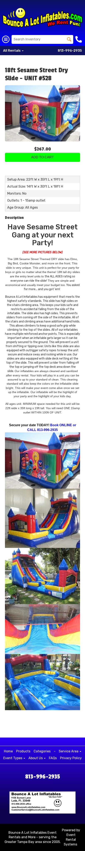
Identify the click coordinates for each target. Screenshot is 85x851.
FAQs (53, 758)
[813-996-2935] (79, 39)
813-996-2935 (70, 51)
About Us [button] (36, 758)
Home (8, 751)
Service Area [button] (69, 751)
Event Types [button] (13, 758)
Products (23, 751)
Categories (42, 751)
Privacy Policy (71, 758)
